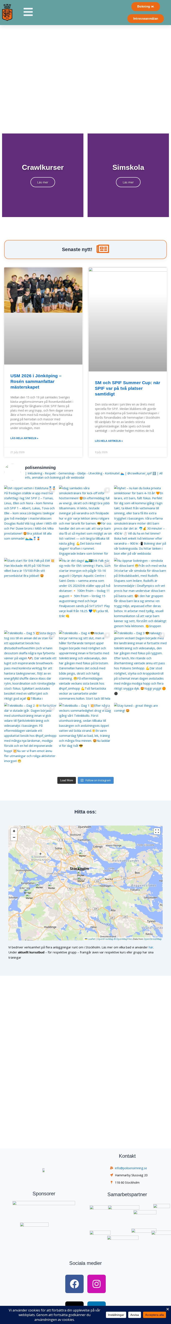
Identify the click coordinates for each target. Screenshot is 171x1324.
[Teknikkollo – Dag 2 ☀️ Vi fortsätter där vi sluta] (30, 738)
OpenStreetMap (153, 938)
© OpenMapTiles (123, 938)
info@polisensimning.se (131, 1168)
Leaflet (91, 938)
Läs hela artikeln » (24, 438)
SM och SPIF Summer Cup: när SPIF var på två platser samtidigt (127, 388)
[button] (27, 891)
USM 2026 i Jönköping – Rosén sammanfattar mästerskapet (36, 381)
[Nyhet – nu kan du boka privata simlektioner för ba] (140, 520)
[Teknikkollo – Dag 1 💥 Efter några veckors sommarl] (85, 738)
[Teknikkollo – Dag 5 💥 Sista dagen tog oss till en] (30, 665)
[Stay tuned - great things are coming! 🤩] (140, 738)
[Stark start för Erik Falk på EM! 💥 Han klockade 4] (30, 593)
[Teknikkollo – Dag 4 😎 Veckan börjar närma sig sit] (85, 665)
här (151, 947)
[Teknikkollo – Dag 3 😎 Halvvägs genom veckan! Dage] (140, 665)
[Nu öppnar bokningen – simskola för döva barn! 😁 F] (140, 593)
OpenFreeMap (105, 938)
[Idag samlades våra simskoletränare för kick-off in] (85, 520)
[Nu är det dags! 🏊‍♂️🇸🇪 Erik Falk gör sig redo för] (85, 593)
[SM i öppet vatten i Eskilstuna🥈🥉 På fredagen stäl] (30, 520)
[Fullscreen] (157, 831)
